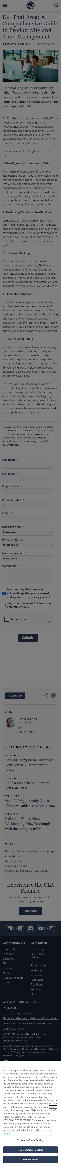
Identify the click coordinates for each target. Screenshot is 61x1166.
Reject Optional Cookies (30, 1150)
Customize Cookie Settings (30, 1140)
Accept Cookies (31, 1159)
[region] (30, 1113)
